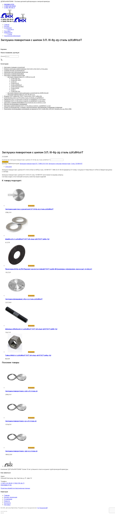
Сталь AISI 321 (15, 78)
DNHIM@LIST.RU (9, 4)
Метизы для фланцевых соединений (15, 104)
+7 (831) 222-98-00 (10, 6)
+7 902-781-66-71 (9, 7)
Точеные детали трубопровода (14, 70)
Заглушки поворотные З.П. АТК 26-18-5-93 (21, 94)
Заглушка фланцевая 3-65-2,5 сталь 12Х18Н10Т (24, 299)
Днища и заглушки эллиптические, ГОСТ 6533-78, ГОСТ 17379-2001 (26, 69)
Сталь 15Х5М (15, 88)
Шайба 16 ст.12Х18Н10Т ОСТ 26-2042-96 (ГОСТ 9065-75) (27, 239)
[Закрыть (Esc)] (6, 511)
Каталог (6, 26)
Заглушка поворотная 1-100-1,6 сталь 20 (21, 391)
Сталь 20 (14, 82)
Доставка (7, 31)
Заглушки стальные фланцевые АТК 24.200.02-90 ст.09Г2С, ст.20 (25, 102)
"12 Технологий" (42, 508)
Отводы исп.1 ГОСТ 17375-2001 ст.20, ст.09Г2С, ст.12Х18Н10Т (24, 98)
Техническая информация (12, 36)
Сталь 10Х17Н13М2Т (17, 86)
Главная (6, 24)
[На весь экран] (3, 511)
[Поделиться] (4, 511)
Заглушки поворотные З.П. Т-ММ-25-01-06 (21, 77)
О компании (8, 28)
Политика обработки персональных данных (15, 488)
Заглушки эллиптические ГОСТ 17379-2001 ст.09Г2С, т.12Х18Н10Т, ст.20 (27, 106)
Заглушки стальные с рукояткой (14, 67)
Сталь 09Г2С (15, 83)
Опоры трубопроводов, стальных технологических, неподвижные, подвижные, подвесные (33, 107)
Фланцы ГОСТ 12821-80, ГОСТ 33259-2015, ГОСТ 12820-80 (23, 96)
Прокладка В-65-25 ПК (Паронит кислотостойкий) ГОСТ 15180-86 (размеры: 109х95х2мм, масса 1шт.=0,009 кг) (48, 269)
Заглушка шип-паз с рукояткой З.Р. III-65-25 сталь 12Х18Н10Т (29, 209)
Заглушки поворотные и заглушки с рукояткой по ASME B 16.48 (27, 93)
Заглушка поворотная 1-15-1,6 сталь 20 (20, 421)
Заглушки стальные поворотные (14, 75)
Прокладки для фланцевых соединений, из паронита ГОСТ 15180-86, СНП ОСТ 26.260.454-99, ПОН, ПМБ (37, 109)
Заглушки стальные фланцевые (14, 74)
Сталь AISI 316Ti (16, 80)
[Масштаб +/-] (1, 511)
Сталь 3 (13, 90)
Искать (3, 56)
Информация (8, 32)
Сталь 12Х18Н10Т (16, 85)
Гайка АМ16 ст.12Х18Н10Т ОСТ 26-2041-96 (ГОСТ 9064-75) (28, 355)
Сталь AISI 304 (15, 91)
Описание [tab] (8, 166)
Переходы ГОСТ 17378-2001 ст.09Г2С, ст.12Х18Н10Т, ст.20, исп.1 (24, 99)
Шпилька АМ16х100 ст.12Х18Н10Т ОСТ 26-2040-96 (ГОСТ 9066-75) (31, 329)
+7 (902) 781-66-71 (18, 483)
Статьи (9, 34)
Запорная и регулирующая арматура (16, 72)
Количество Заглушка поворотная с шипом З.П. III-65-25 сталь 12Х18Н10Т (26, 160)
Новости (7, 501)
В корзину (5, 161)
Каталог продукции (10, 497)
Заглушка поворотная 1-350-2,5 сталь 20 (21, 451)
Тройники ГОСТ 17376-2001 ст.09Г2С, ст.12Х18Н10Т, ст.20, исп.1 (24, 101)
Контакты (10, 29)
